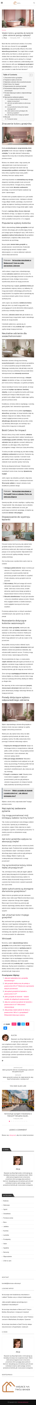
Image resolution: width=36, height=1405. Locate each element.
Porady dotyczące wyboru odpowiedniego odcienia (18, 94)
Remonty (6, 1252)
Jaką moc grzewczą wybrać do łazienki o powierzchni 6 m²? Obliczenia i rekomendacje (18, 1004)
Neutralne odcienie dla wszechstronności (17, 82)
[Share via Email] (5, 1028)
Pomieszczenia (8, 1218)
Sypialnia (6, 1248)
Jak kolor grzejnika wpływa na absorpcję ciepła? (18, 104)
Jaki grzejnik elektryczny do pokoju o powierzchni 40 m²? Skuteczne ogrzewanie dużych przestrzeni (19, 986)
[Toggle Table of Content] (30, 75)
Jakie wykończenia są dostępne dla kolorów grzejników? (17, 112)
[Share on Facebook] (19, 1024)
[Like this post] (14, 1024)
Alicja (5, 38)
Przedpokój (6, 1239)
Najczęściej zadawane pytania (14, 97)
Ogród (5, 1209)
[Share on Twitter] (23, 1024)
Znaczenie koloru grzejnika (13, 77)
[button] (3, 1105)
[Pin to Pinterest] (27, 1024)
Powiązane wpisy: (12, 119)
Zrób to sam (7, 1261)
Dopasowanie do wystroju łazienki (15, 86)
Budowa (5, 1201)
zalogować (12, 1135)
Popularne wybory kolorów (13, 80)
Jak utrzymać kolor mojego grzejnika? (18, 114)
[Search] (34, 3)
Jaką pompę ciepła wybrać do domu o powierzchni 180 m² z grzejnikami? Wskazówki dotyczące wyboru (17, 1012)
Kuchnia (5, 1231)
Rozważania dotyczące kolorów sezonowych (14, 89)
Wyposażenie (7, 1256)
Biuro (5, 1222)
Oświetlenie (7, 1214)
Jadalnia (6, 1226)
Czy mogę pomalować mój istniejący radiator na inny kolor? (17, 100)
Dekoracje (6, 1205)
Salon (5, 1244)
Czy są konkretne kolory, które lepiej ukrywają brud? (17, 108)
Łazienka (6, 1235)
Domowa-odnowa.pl (23, 1402)
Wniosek (7, 117)
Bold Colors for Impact (11, 84)
